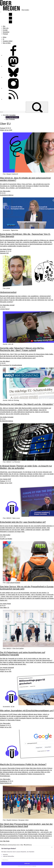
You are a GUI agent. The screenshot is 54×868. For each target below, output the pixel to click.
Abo (4, 26)
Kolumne (2, 251)
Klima (4, 37)
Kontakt (5, 30)
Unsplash (17, 582)
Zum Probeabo (10, 119)
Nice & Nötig (6, 43)
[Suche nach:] (13, 112)
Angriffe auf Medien (6, 538)
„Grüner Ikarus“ (5, 309)
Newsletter (6, 32)
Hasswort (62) (4, 253)
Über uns (5, 28)
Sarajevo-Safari (7, 41)
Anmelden (12, 115)
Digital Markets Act (6, 783)
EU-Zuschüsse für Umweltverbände (11, 365)
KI (3, 39)
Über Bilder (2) (4, 607)
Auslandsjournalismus (6, 195)
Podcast (5, 34)
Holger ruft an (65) (5, 727)
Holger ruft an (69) (5, 671)
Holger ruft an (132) (6, 483)
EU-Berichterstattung (6, 421)
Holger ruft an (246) (6, 130)
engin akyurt (10, 582)
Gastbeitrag (3, 781)
